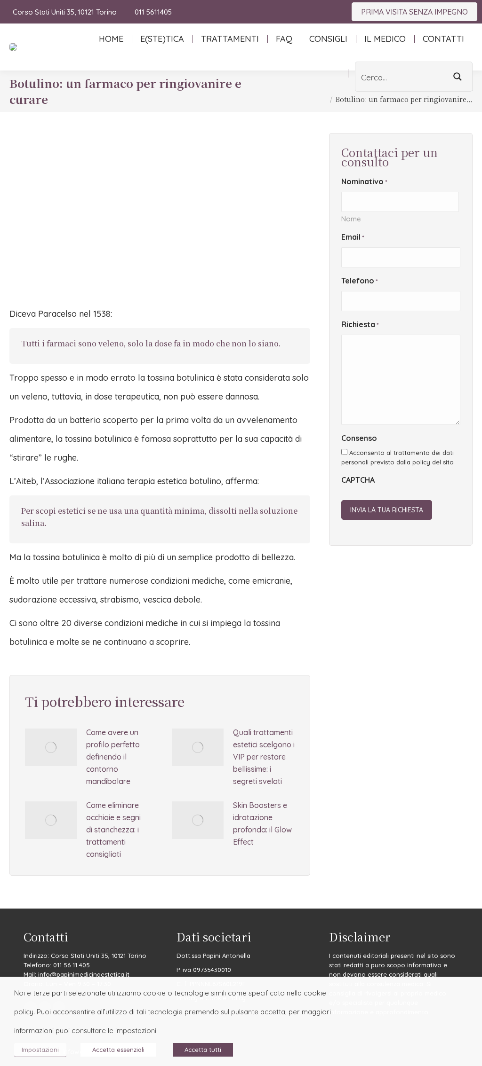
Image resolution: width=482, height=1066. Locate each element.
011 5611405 (153, 12)
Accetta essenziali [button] (118, 1049)
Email (352, 237)
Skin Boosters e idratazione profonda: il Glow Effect (262, 823)
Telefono (359, 280)
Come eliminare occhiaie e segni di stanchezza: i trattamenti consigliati (113, 829)
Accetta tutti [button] (203, 1049)
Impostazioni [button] (40, 1049)
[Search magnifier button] (457, 77)
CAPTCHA (358, 480)
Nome (351, 218)
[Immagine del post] (51, 747)
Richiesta (360, 324)
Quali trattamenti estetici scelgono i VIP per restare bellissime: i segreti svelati (264, 757)
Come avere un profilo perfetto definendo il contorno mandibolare (113, 757)
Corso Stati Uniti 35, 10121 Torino (65, 12)
